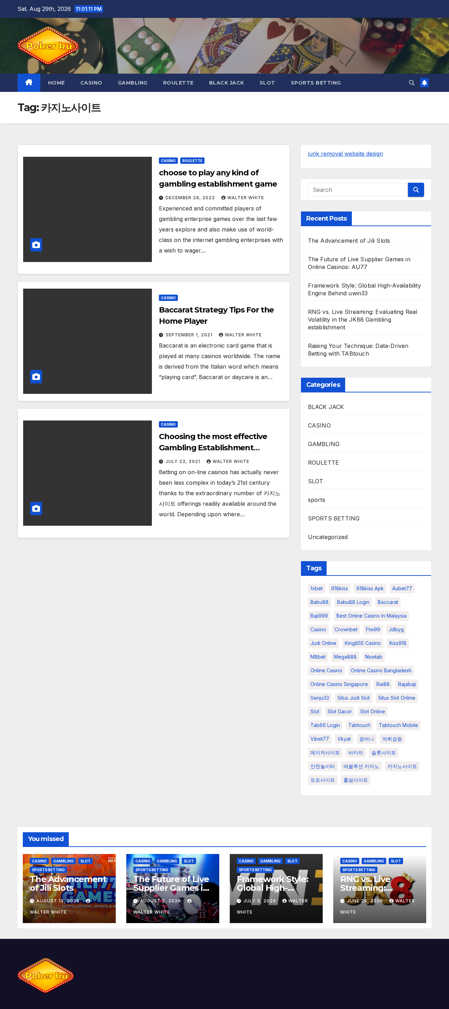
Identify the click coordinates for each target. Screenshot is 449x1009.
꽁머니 (366, 739)
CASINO (91, 83)
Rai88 (383, 684)
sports (316, 499)
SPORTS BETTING (316, 83)
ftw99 (373, 629)
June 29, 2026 (365, 900)
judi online (323, 643)
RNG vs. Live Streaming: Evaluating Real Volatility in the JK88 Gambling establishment (362, 319)
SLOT (267, 83)
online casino (326, 670)
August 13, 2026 (58, 900)
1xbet (316, 588)
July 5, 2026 (260, 900)
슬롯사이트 (383, 752)
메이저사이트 (325, 752)
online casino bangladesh (381, 670)
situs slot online (396, 698)
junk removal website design (345, 153)
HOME (56, 83)
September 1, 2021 (190, 334)
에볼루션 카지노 (361, 766)
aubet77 (402, 588)
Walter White (245, 197)
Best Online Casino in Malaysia (371, 616)
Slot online (372, 711)
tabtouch (359, 725)
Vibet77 (319, 739)
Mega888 (345, 657)
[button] (412, 82)
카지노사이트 (402, 766)
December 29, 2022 (191, 197)
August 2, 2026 (161, 900)
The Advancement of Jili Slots (349, 240)
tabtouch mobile (398, 725)
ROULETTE (178, 83)
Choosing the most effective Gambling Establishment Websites (213, 448)
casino (318, 629)
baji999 (319, 616)
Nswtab (373, 657)
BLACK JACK (226, 83)
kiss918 (398, 643)
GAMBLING (133, 83)
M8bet (318, 657)
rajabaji (407, 684)
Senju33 (319, 698)
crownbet (346, 629)
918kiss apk (370, 588)
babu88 (319, 602)
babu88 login (353, 602)
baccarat (388, 602)
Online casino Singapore (339, 684)
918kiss (339, 588)
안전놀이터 (322, 766)
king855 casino (363, 643)
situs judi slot (353, 698)
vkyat (344, 739)
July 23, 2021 (184, 461)
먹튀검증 (392, 739)
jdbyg (396, 629)
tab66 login (325, 725)
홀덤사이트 (355, 780)
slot (314, 711)
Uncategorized (328, 536)
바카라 (355, 752)
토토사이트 (322, 780)
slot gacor (340, 711)
